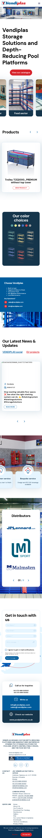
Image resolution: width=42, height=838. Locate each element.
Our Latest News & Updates (23, 818)
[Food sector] (21, 94)
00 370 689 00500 (21, 691)
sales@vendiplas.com (21, 707)
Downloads (17, 820)
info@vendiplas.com (20, 705)
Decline (14, 834)
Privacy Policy (18, 824)
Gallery (15, 814)
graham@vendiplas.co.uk (21, 800)
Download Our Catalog (21, 810)
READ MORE (10, 407)
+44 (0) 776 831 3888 (25, 796)
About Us (16, 806)
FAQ (14, 816)
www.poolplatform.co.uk (21, 719)
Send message (11, 658)
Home (15, 804)
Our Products (18, 808)
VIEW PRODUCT (21, 188)
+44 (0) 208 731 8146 (25, 798)
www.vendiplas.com (16, 753)
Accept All (26, 834)
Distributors (17, 812)
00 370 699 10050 (21, 693)
